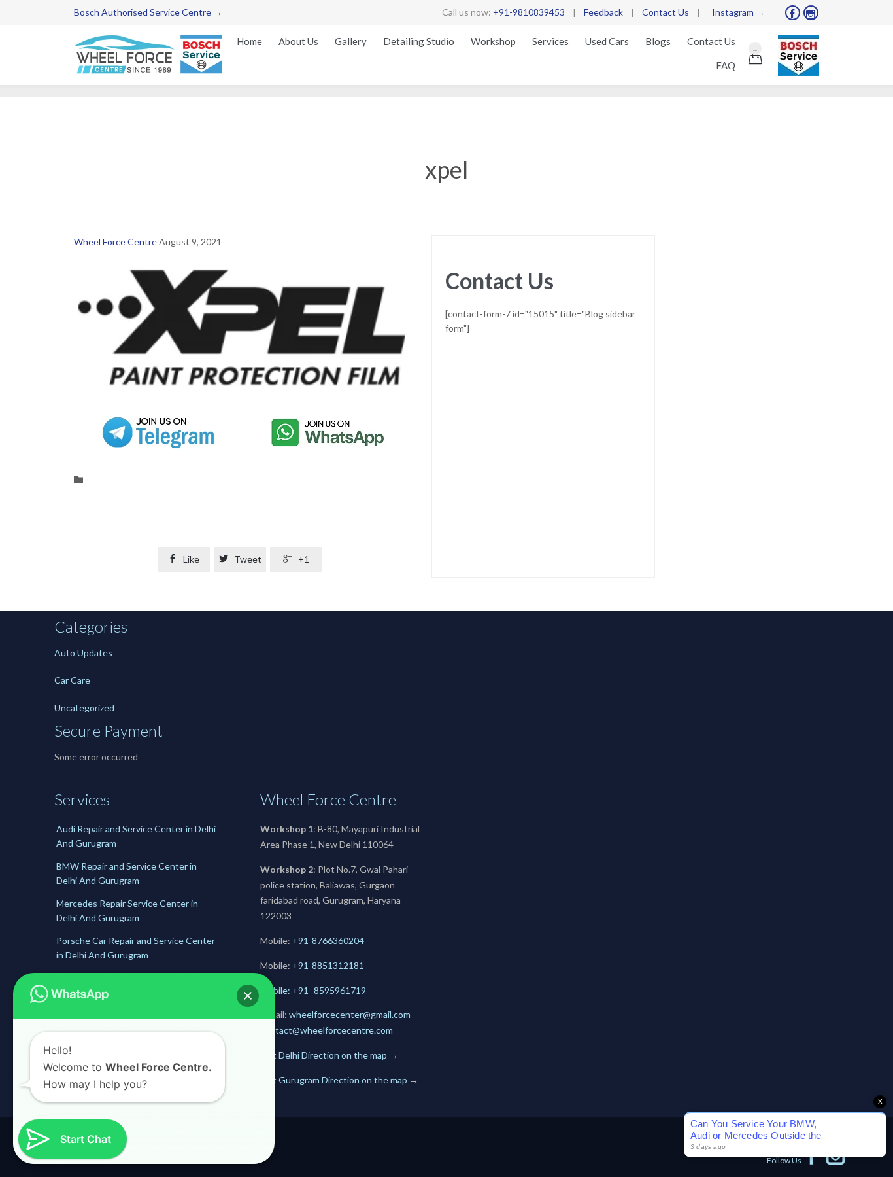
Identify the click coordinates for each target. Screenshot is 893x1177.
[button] (248, 996)
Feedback (603, 12)
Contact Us (665, 12)
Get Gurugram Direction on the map (333, 1079)
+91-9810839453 (529, 12)
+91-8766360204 (328, 940)
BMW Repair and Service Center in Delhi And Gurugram (126, 873)
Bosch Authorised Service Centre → (148, 12)
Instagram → (738, 12)
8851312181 (338, 965)
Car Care (72, 680)
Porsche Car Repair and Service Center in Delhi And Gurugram (135, 947)
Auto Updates (83, 652)
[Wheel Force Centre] (151, 55)
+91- (302, 965)
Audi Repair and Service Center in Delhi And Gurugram (136, 836)
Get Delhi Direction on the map (323, 1055)
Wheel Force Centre (115, 241)
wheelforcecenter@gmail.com (350, 1014)
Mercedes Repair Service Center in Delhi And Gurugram (127, 910)
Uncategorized (84, 707)
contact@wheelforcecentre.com (326, 1030)
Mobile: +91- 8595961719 (313, 990)
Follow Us (794, 1160)
